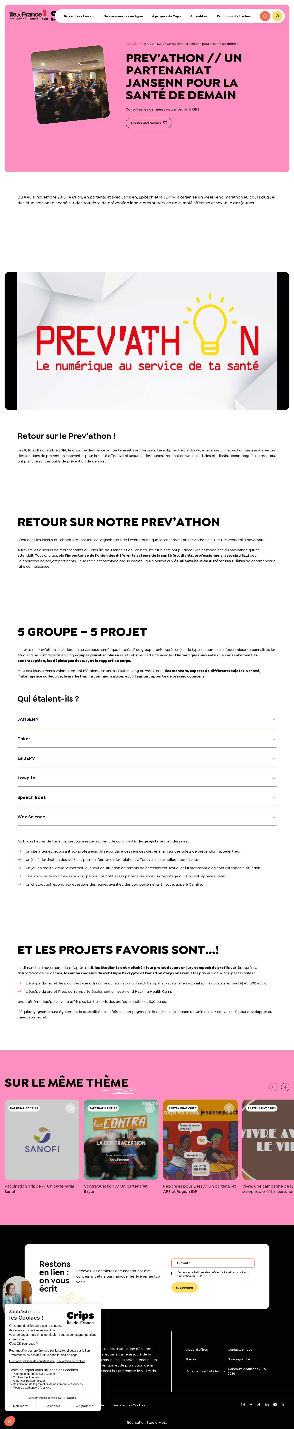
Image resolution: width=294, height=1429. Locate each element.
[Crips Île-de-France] (41, 15)
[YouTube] (275, 1405)
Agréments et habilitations (205, 1371)
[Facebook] (251, 1405)
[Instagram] (243, 1405)
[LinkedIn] (267, 1405)
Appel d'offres (197, 1349)
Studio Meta (157, 1422)
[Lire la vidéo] (147, 341)
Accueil (131, 44)
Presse (191, 1359)
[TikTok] (259, 1405)
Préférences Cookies (129, 1405)
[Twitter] (283, 1405)
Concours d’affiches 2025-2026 (248, 1371)
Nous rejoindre (239, 1359)
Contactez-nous (240, 1349)
